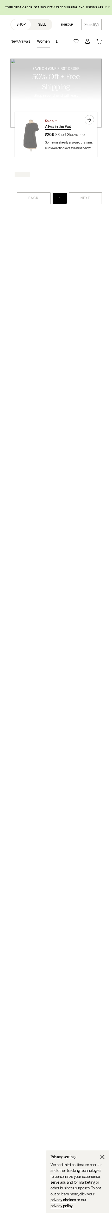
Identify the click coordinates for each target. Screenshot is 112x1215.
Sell (42, 24)
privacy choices (63, 1199)
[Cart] (99, 41)
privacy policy (62, 1205)
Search (89, 24)
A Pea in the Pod (58, 126)
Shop (21, 24)
